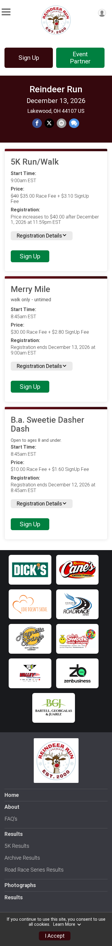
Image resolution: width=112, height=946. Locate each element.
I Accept (55, 936)
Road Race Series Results (34, 870)
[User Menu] (102, 13)
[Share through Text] (74, 123)
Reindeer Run (56, 89)
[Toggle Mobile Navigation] (6, 12)
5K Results (16, 846)
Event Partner (80, 58)
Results (13, 897)
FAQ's (10, 819)
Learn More (64, 924)
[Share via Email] (61, 123)
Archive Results (22, 858)
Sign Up (29, 57)
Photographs (20, 885)
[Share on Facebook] (37, 123)
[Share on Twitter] (49, 123)
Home (11, 795)
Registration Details (39, 236)
